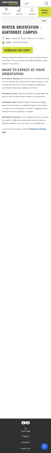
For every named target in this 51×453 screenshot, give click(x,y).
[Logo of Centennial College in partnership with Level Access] (25, 423)
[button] (19, 12)
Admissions (25, 442)
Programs (25, 436)
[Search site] (46, 3)
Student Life (25, 448)
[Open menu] (44, 21)
